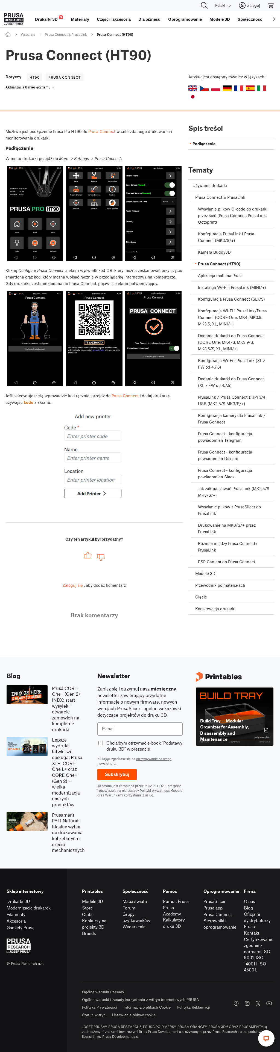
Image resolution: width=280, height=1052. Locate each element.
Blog (248, 907)
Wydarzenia (133, 926)
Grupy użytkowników (136, 917)
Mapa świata (134, 901)
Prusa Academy (172, 910)
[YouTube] (269, 1003)
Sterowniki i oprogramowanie (219, 923)
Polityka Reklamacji (193, 1007)
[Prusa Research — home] (13, 19)
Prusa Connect (101, 131)
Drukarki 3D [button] (48, 18)
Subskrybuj (117, 774)
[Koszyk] (271, 5)
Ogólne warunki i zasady (103, 991)
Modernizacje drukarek (29, 907)
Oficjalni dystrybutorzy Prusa (257, 920)
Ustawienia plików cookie (134, 1014)
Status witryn (94, 1014)
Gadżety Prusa (20, 927)
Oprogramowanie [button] (185, 19)
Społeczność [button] (250, 19)
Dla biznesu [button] (149, 19)
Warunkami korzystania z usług (129, 795)
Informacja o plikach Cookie (147, 1007)
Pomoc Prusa (176, 901)
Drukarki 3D (18, 901)
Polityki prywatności (155, 790)
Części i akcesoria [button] (114, 19)
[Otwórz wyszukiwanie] (204, 5)
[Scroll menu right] (274, 19)
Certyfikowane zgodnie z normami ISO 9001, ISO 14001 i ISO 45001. (258, 955)
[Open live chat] (266, 1038)
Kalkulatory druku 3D (174, 923)
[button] (192, 88)
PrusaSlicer (214, 901)
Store (87, 907)
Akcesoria (16, 920)
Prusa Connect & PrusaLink (66, 34)
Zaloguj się (73, 585)
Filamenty (16, 914)
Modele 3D (92, 901)
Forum (128, 907)
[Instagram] (247, 1003)
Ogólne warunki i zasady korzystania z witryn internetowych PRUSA (140, 999)
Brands (89, 933)
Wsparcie (28, 34)
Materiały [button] (80, 19)
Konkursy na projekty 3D (94, 923)
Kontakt (251, 932)
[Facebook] (236, 1003)
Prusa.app (213, 907)
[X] (258, 1003)
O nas (249, 901)
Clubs (88, 914)
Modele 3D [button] (219, 19)
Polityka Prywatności (99, 1007)
